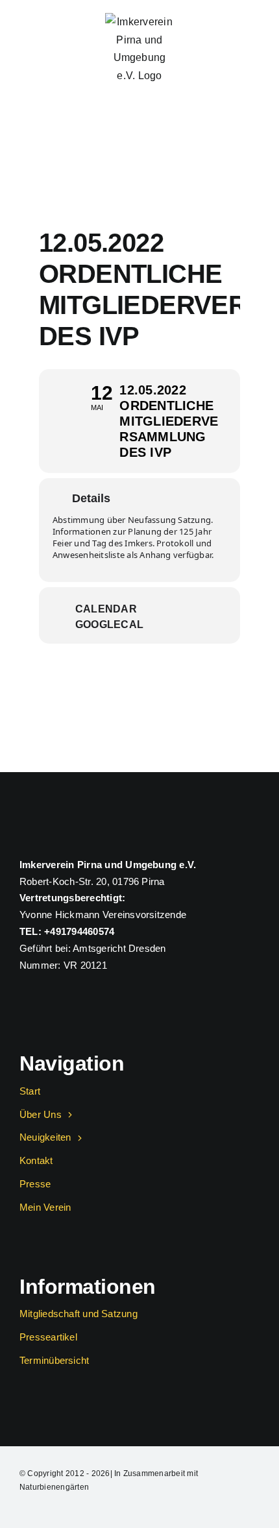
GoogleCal (109, 624)
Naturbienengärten (54, 1487)
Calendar (106, 608)
